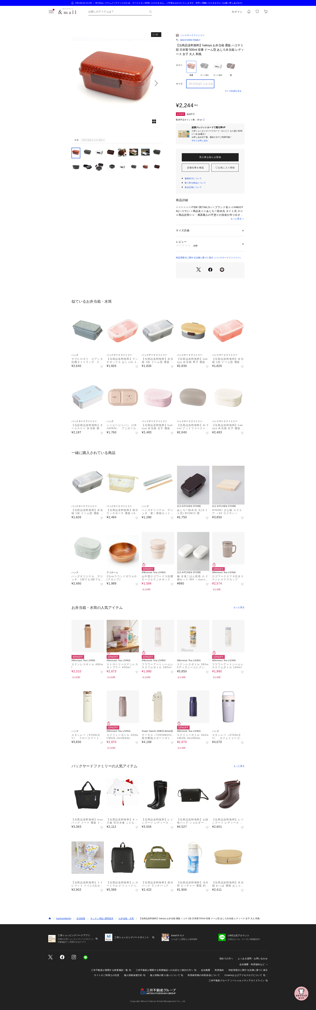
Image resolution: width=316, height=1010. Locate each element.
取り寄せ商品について (195, 183)
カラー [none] (179, 65)
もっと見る (236, 218)
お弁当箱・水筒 (126, 918)
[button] (116, 83)
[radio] (191, 68)
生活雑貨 (80, 918)
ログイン (237, 11)
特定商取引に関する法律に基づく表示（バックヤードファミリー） (209, 257)
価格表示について (193, 178)
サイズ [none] (179, 84)
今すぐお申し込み (200, 140)
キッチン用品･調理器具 (101, 918)
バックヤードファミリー (192, 35)
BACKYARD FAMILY (190, 40)
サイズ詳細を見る (233, 91)
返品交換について (193, 187)
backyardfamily (63, 918)
